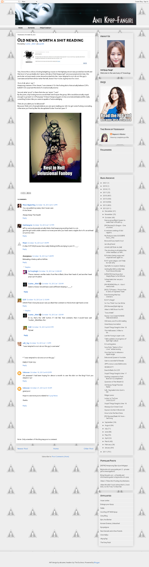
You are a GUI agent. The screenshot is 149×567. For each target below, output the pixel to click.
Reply (25, 218)
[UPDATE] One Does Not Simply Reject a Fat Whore (114, 275)
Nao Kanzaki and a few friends (111, 531)
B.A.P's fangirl (109, 300)
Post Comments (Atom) (60, 457)
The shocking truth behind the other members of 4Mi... (115, 251)
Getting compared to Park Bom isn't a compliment (113, 378)
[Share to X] (26, 193)
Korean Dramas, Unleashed (110, 523)
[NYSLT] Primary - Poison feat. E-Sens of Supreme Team (115, 291)
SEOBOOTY (109, 367)
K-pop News (53, 396)
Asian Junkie (104, 501)
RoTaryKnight (33, 271)
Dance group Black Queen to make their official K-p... (114, 221)
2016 (105, 196)
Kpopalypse (104, 527)
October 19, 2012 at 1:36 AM (52, 284)
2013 (105, 205)
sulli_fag (26, 343)
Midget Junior (109, 395)
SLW (24, 300)
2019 (105, 186)
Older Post (88, 448)
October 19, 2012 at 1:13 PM (40, 343)
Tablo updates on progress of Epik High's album (115, 340)
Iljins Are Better (106, 520)
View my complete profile (119, 137)
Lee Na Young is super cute (114, 336)
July (106, 429)
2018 (105, 189)
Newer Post (22, 448)
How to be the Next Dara (113, 413)
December (109, 211)
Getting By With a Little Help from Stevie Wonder (114, 270)
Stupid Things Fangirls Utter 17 (115, 373)
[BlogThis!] (24, 193)
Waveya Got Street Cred (113, 407)
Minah (25, 243)
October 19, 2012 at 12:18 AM (38, 300)
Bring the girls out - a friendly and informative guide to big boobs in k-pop (114, 476)
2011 (105, 452)
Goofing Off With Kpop (108, 512)
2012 (105, 208)
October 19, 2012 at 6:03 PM (41, 372)
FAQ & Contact (45, 28)
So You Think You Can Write (114, 303)
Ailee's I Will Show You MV (113, 309)
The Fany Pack (105, 542)
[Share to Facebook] (28, 193)
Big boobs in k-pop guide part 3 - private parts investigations (114, 470)
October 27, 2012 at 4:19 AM (41, 388)
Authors (31, 28)
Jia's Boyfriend (109, 244)
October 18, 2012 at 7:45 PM (38, 243)
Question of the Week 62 (113, 382)
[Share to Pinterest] (30, 193)
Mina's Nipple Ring (29, 205)
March (107, 441)
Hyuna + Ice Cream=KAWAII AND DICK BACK (114, 317)
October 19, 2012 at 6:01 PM (43, 327)
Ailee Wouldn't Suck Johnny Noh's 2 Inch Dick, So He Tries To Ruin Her (115, 486)
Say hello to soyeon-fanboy (114, 266)
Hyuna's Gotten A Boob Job (114, 410)
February (108, 445)
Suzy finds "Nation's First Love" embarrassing (113, 348)
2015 (105, 199)
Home (20, 28)
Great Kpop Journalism (112, 324)
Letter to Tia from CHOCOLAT (111, 399)
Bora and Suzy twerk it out (114, 241)
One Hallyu (104, 535)
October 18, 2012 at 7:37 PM (43, 225)
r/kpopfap (104, 539)
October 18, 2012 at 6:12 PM (46, 205)
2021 (105, 183)
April (107, 438)
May (106, 435)
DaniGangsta (27, 225)
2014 (105, 202)
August (107, 425)
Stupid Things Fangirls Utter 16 (115, 404)
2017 (105, 193)
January (108, 448)
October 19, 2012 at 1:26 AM (52, 315)
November (109, 214)
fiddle (102, 508)
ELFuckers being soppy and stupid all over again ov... (114, 257)
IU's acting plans (110, 344)
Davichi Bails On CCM (112, 370)
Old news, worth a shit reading (115, 321)
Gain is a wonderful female (114, 361)
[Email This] (22, 193)
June (106, 432)
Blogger (97, 563)
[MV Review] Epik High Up (113, 306)
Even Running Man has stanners (112, 296)
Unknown (26, 372)
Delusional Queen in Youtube (115, 357)
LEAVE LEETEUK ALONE (113, 247)
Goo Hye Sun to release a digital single (113, 353)
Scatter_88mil (33, 284)
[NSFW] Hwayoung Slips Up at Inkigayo (114, 466)
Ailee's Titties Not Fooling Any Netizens (114, 481)
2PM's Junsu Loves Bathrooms (115, 364)
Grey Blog (104, 516)
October (108, 218)
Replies (28, 267)
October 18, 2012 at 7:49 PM (43, 256)
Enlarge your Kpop (107, 504)
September (109, 422)
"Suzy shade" (109, 313)
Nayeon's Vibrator (119, 134)
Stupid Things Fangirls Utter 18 (115, 327)
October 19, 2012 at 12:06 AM (50, 271)
